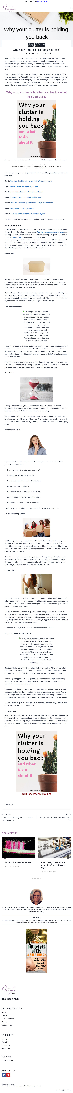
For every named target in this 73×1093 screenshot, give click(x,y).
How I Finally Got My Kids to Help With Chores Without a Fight (53, 865)
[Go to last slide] (5, 857)
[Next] (68, 857)
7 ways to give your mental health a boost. (26, 197)
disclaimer (44, 168)
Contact (5, 1015)
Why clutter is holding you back (22, 208)
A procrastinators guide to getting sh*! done (26, 192)
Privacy (4, 1022)
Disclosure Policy (8, 1019)
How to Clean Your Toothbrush (18, 862)
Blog (30, 44)
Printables (6, 1045)
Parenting (5, 1042)
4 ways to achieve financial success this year (27, 214)
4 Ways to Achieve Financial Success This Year (55, 817)
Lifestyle (40, 44)
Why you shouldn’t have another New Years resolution (31, 181)
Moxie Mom (27, 53)
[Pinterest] (8, 1075)
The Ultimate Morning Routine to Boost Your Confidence (17, 817)
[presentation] (18, 847)
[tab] (32, 878)
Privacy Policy (59, 1090)
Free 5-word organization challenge (50, 232)
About (4, 1012)
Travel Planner (7, 1060)
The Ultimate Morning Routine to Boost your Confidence (31, 203)
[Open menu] (71, 8)
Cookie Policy (7, 1025)
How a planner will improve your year (24, 186)
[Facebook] (4, 1075)
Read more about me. (36, 912)
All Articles (6, 1048)
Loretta (9, 866)
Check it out (16, 237)
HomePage (9, 804)
